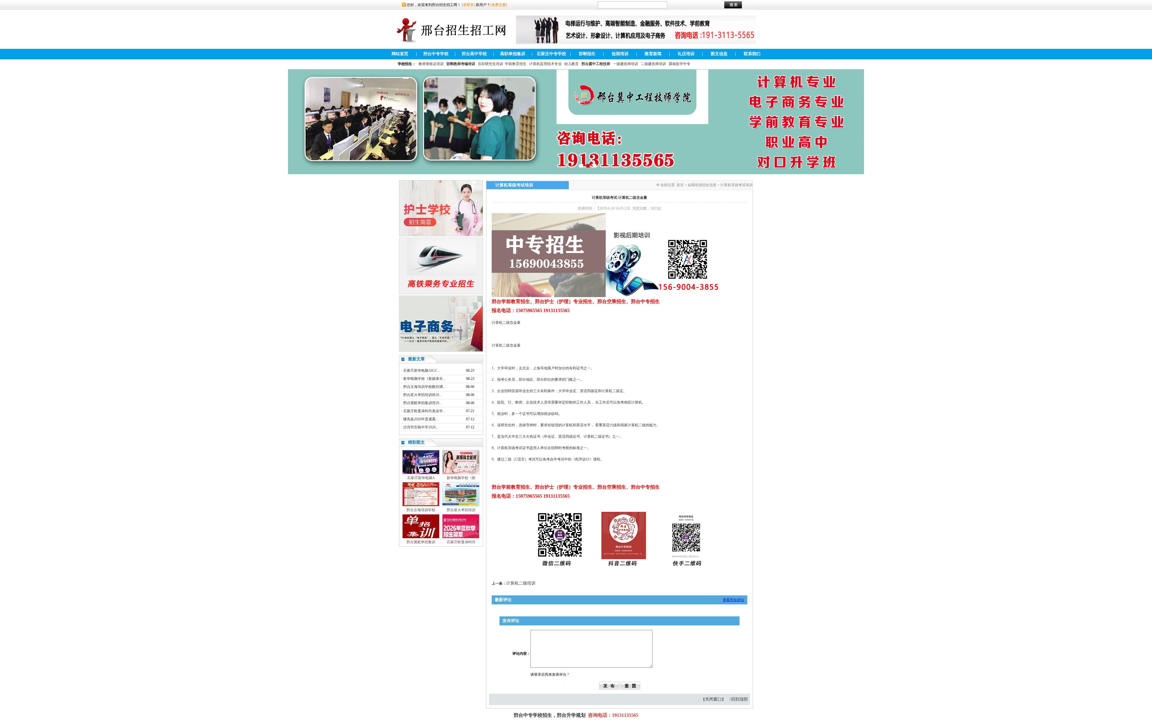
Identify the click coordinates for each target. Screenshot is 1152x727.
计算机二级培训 (521, 583)
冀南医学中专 (679, 64)
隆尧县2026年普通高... (420, 419)
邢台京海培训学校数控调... (424, 387)
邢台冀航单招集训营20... (422, 403)
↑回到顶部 (738, 699)
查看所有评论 (733, 600)
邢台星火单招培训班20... (422, 395)
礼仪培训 (686, 54)
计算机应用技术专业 (545, 64)
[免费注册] (498, 5)
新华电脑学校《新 (461, 478)
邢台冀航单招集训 (420, 542)
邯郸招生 (587, 54)
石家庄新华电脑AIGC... (421, 370)
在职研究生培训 (490, 64)
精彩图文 (416, 442)
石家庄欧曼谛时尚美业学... (424, 411)
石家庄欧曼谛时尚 (461, 542)
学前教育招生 (515, 64)
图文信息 (719, 54)
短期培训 (620, 54)
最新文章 (416, 359)
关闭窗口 (713, 699)
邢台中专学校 (435, 54)
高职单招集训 (512, 54)
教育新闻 (653, 54)
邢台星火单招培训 (461, 510)
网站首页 (400, 54)
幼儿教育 (571, 64)
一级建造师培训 (625, 64)
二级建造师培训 (653, 64)
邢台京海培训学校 (420, 510)
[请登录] (468, 5)
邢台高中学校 (474, 54)
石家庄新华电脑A (421, 478)
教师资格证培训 (431, 64)
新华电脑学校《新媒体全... (424, 379)
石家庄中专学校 (551, 54)
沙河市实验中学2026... (420, 427)
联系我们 (752, 54)
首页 (680, 185)
